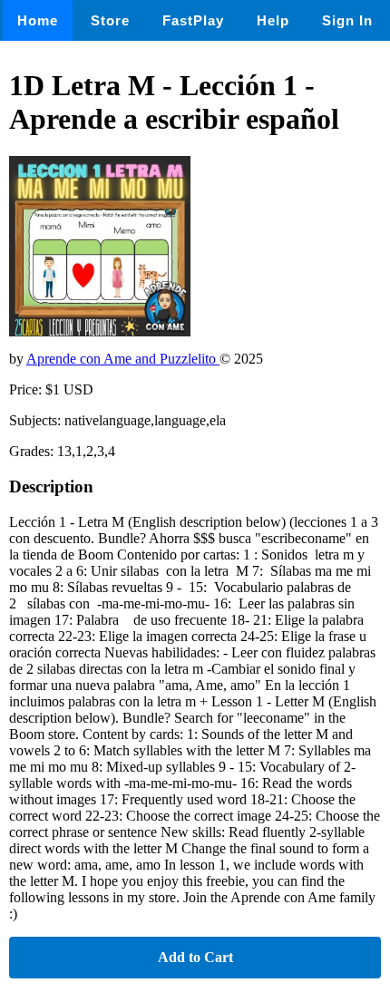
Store (110, 20)
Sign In (347, 20)
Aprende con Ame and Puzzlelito (122, 358)
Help (273, 20)
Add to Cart (195, 957)
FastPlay (193, 20)
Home (37, 20)
